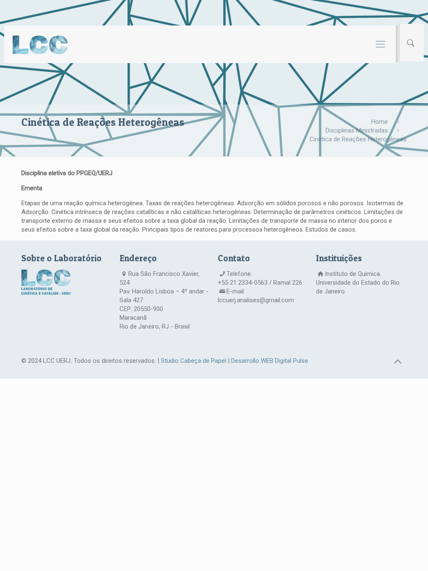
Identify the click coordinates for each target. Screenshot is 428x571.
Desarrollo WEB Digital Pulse (269, 361)
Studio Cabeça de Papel (193, 361)
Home (379, 121)
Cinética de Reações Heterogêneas (358, 139)
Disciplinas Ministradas (357, 130)
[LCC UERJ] (40, 44)
